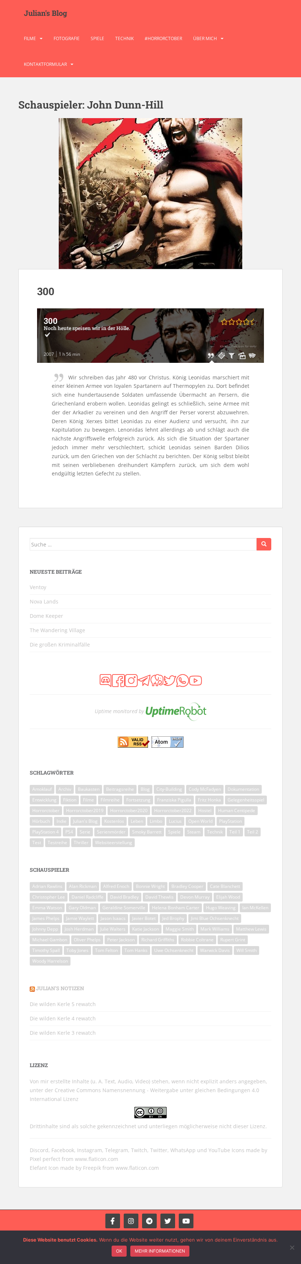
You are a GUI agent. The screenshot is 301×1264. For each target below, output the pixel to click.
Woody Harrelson (50, 961)
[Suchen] (264, 544)
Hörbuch (41, 821)
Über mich (205, 38)
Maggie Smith (180, 929)
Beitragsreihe (120, 789)
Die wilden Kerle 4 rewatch (63, 1018)
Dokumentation (243, 789)
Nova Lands (44, 601)
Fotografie (67, 38)
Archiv (64, 789)
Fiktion (69, 800)
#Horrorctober (163, 38)
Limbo (156, 821)
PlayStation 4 (45, 832)
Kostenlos (114, 821)
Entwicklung (44, 800)
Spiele (97, 38)
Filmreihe (110, 800)
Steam (193, 832)
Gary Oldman (82, 907)
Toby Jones (77, 950)
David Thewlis (159, 897)
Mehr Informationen (160, 1251)
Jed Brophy (173, 918)
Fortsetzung (138, 800)
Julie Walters (113, 929)
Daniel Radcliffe (88, 897)
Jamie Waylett (80, 918)
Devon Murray (195, 897)
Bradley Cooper (187, 886)
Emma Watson (47, 907)
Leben (137, 821)
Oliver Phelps (87, 940)
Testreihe (57, 842)
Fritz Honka (209, 800)
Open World (200, 821)
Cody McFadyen (205, 789)
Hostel (204, 810)
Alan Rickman (83, 886)
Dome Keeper (46, 615)
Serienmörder (111, 832)
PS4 (69, 832)
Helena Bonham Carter (175, 907)
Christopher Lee (48, 897)
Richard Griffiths (157, 940)
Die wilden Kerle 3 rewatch (63, 1032)
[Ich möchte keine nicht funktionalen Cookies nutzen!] (291, 1247)
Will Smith (246, 950)
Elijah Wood (228, 897)
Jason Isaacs (113, 918)
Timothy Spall (46, 950)
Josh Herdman (79, 929)
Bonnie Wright (150, 886)
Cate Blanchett (225, 886)
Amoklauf (42, 789)
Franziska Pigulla (174, 800)
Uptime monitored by (119, 710)
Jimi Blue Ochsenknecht (215, 918)
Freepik (92, 1167)
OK (119, 1251)
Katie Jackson (145, 929)
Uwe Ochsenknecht (173, 950)
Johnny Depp (45, 929)
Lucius (175, 821)
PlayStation (230, 821)
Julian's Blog (45, 13)
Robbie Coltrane (197, 940)
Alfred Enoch (116, 886)
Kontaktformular (45, 64)
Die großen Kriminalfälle (60, 644)
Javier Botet (144, 918)
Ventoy (38, 587)
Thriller (81, 842)
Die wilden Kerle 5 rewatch (63, 1004)
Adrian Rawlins (47, 886)
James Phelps (45, 918)
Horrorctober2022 (173, 810)
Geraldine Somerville (123, 907)
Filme (30, 38)
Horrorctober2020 (129, 810)
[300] (150, 193)
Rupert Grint (232, 940)
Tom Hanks (136, 950)
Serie (85, 832)
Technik (124, 38)
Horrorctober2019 (85, 810)
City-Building (169, 789)
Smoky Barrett (147, 832)
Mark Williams (214, 929)
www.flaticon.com (96, 1158)
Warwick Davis (215, 950)
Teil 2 (252, 832)
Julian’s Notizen (60, 988)
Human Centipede (236, 810)
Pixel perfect (45, 1158)
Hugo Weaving (221, 907)
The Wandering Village (57, 630)
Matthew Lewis (251, 929)
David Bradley (124, 897)
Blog (145, 789)
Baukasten (88, 789)
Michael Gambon (49, 940)
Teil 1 (234, 832)
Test (36, 842)
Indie (61, 821)
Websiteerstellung (113, 842)
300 (45, 291)
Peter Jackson (121, 940)
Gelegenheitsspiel (246, 800)
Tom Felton (106, 950)
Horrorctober (45, 810)
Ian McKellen (255, 907)
